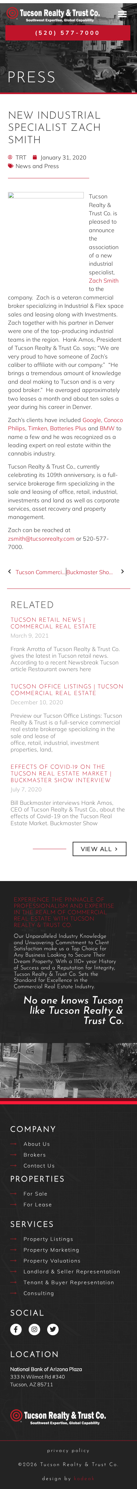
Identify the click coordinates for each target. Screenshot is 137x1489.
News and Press (37, 165)
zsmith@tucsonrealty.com (41, 538)
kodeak (68, 1478)
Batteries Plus (68, 428)
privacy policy (68, 1450)
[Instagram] (34, 1329)
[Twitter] (53, 1329)
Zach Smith (104, 280)
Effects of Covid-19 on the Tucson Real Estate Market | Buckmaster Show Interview (61, 774)
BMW (107, 428)
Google (92, 419)
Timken (37, 428)
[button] (122, 14)
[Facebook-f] (16, 1329)
